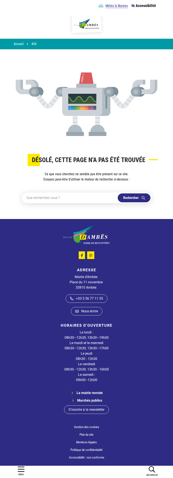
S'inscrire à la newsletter (86, 410)
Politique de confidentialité (86, 450)
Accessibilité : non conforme (86, 457)
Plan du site (86, 435)
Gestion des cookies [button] (86, 427)
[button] (152, 471)
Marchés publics (89, 400)
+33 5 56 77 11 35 (89, 298)
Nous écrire (89, 311)
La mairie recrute (90, 393)
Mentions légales (86, 442)
